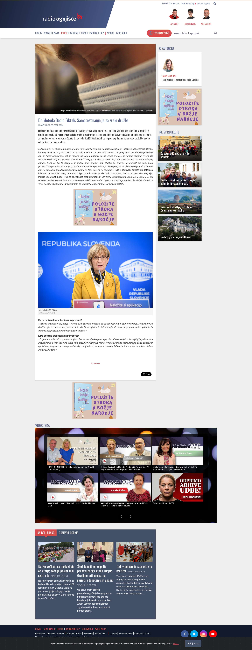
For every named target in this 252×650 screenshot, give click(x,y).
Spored (110, 33)
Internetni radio (126, 633)
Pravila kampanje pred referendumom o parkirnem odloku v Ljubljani (66, 637)
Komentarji (74, 33)
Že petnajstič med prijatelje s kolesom (176, 155)
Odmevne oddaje (68, 532)
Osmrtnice (40, 633)
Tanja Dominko (169, 76)
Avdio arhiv (121, 33)
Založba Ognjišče (203, 3)
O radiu (113, 633)
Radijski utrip (96, 33)
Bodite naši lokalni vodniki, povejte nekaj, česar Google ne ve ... (178, 182)
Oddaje (84, 33)
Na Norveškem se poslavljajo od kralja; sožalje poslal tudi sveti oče (56, 571)
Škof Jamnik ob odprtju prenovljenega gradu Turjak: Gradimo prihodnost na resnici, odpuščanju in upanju (95, 573)
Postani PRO (167, 3)
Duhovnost (87, 629)
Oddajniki (138, 633)
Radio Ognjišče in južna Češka (175, 237)
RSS (147, 633)
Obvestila (51, 633)
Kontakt (176, 3)
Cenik (183, 3)
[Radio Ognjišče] (61, 17)
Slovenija (43, 125)
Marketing (190, 3)
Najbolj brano (46, 532)
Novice (64, 33)
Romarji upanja (51, 33)
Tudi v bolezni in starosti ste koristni (134, 568)
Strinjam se (193, 643)
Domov (38, 33)
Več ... (176, 643)
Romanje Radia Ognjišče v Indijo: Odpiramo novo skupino (177, 208)
